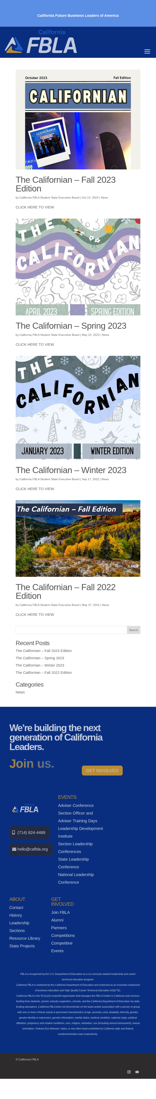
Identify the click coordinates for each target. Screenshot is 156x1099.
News (104, 197)
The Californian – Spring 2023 (71, 326)
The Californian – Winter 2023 (71, 470)
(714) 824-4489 (31, 832)
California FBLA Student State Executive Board (49, 197)
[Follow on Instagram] (129, 1072)
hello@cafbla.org (32, 849)
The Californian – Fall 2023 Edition (66, 184)
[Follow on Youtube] (137, 1072)
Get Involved (102, 770)
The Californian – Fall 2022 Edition (66, 591)
